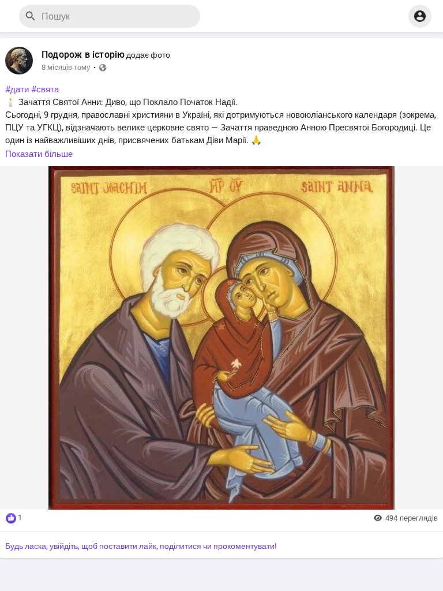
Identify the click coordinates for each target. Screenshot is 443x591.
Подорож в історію (83, 55)
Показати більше (39, 154)
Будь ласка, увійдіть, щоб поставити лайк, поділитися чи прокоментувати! (141, 546)
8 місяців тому (66, 67)
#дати (17, 89)
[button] (419, 16)
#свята (45, 89)
